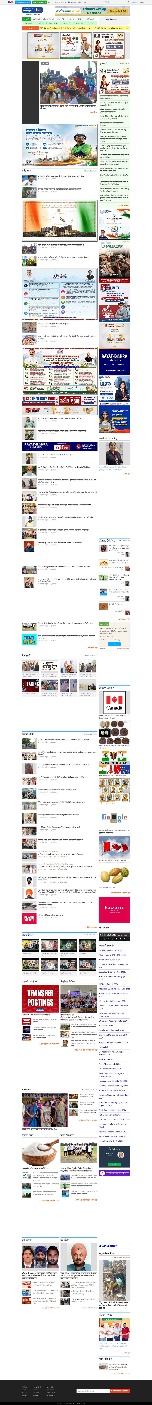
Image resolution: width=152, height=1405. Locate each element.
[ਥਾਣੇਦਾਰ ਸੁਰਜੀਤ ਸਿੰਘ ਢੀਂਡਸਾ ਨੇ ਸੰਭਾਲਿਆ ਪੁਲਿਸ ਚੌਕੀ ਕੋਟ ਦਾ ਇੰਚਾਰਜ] (29, 818)
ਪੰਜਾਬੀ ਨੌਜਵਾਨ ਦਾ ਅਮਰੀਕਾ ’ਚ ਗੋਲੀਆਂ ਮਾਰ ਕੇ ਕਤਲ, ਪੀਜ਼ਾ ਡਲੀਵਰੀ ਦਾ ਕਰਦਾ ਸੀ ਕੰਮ (45, 1292)
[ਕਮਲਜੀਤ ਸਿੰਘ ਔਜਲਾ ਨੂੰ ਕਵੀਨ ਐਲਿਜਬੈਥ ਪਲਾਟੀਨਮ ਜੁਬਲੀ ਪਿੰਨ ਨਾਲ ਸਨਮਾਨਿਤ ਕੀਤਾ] (29, 533)
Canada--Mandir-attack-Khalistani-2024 (114, 1007)
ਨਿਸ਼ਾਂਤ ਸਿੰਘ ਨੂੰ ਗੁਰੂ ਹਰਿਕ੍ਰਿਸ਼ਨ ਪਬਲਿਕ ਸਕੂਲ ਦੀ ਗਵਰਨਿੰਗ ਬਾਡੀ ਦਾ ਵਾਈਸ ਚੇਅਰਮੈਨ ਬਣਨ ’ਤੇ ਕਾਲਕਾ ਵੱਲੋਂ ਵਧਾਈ (114, 148)
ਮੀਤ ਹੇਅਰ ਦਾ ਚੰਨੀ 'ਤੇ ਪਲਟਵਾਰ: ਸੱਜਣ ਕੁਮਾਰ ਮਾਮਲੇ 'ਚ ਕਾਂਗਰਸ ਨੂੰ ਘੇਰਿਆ (114, 156)
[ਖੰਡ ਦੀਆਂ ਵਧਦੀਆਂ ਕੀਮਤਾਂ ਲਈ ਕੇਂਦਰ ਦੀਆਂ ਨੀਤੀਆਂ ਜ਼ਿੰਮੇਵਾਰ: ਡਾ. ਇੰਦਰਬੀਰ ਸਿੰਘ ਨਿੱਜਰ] (29, 471)
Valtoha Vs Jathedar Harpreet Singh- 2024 (111, 1014)
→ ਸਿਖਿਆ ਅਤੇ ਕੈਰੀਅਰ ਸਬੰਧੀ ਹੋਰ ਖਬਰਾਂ (85, 1050)
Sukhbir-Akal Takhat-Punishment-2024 (113, 995)
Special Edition (108, 1245)
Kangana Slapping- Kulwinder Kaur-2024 (114, 1096)
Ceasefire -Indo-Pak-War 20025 (112, 972)
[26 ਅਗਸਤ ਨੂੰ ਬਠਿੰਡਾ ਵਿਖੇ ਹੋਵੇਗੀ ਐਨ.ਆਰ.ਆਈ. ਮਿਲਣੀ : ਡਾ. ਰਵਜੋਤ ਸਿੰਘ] (29, 546)
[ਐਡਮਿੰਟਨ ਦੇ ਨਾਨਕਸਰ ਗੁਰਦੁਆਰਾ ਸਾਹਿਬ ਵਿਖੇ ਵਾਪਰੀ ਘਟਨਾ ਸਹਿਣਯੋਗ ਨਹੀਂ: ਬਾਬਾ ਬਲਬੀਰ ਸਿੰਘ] (29, 521)
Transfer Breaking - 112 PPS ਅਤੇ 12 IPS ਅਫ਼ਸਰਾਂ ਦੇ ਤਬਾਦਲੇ (44, 1036)
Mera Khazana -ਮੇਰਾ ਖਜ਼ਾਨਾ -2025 (112, 955)
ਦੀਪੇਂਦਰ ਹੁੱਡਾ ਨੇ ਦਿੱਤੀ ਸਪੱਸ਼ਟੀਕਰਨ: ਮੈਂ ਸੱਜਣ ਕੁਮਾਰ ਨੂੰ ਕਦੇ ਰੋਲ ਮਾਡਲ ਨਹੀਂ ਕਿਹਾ (114, 97)
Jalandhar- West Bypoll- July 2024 (113, 1085)
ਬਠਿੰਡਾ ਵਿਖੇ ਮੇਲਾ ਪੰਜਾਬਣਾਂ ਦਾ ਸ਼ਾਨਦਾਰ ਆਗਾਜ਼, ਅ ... (39, 1129)
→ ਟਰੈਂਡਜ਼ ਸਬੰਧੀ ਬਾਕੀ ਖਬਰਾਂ (88, 1308)
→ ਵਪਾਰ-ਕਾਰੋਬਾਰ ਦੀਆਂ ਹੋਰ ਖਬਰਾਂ (49, 1200)
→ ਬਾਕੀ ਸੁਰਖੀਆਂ (123, 205)
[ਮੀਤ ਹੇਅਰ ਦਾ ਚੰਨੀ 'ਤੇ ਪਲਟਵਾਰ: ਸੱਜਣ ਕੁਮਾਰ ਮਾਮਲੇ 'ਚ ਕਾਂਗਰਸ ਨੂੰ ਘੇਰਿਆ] (29, 422)
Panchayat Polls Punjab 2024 (111, 1030)
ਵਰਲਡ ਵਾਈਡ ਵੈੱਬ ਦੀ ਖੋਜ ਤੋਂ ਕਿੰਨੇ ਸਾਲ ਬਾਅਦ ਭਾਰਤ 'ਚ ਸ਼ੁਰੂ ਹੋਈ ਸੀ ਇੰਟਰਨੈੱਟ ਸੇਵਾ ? (114, 831)
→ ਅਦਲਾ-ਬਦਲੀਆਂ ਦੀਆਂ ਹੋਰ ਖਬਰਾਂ (48, 1044)
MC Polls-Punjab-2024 (108, 984)
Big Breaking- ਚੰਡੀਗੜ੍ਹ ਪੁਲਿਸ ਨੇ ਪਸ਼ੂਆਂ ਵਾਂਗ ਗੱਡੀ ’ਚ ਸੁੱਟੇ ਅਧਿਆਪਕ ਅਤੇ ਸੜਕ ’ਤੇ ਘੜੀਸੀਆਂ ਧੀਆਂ (84, 1034)
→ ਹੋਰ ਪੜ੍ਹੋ (126, 474)
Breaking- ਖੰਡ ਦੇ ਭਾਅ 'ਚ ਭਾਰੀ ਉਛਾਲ (35, 1168)
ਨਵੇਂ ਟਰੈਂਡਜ (91, 23)
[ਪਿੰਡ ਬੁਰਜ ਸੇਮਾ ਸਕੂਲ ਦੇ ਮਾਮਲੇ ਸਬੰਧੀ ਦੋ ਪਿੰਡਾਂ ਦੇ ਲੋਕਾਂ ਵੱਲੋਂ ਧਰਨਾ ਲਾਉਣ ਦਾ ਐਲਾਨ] (29, 806)
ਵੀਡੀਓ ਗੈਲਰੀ (90, 19)
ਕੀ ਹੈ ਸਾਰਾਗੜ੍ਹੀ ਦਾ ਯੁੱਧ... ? (107, 803)
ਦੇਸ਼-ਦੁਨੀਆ (72, 19)
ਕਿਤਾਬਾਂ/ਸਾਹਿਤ (79, 23)
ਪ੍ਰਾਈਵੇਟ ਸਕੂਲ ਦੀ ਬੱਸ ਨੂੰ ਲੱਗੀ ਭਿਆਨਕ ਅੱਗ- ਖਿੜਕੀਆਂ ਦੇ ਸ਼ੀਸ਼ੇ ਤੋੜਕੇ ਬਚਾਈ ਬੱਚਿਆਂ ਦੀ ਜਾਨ (83, 1025)
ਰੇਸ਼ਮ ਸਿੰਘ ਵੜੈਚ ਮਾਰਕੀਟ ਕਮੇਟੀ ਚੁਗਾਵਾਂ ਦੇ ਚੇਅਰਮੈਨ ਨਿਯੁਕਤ (114, 176)
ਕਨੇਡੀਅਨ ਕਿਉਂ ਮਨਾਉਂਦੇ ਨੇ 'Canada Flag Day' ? (113, 860)
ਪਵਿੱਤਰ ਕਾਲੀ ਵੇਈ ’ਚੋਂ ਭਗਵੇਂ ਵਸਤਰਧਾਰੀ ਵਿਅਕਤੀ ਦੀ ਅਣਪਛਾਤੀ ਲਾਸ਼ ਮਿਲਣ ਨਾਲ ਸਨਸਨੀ (114, 163)
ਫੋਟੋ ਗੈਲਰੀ (80, 19)
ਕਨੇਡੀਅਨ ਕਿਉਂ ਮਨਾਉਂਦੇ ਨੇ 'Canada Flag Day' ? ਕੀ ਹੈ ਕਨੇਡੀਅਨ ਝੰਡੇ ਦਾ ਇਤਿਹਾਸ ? (114, 717)
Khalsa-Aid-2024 (106, 1059)
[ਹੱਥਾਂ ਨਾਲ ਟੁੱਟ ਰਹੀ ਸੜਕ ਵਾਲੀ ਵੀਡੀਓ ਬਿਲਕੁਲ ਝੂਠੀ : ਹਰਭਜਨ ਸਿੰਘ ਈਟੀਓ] (29, 192)
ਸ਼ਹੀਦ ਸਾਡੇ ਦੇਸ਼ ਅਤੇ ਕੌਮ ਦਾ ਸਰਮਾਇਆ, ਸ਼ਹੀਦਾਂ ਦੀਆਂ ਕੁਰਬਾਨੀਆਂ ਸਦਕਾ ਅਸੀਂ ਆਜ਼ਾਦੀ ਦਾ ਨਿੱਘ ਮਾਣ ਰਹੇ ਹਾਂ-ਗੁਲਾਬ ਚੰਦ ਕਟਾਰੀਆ (114, 197)
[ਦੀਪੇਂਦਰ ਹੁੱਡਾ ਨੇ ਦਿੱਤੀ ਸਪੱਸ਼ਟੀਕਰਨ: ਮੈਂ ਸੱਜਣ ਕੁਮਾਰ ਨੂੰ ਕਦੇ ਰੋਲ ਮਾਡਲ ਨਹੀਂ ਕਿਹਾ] (29, 180)
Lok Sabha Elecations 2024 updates (114, 1119)
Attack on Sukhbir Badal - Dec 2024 (114, 989)
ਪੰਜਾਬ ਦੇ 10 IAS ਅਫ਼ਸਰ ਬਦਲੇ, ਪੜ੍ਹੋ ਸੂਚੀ (36, 1015)
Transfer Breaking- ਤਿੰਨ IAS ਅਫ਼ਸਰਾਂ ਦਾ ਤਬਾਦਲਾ (45, 1020)
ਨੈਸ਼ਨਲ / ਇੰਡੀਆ (61, 19)
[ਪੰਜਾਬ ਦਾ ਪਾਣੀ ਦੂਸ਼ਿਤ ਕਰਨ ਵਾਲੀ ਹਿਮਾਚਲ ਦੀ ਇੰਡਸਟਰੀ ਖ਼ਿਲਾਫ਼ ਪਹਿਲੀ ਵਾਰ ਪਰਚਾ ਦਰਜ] (29, 570)
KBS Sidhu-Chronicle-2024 (110, 1115)
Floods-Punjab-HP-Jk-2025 (110, 950)
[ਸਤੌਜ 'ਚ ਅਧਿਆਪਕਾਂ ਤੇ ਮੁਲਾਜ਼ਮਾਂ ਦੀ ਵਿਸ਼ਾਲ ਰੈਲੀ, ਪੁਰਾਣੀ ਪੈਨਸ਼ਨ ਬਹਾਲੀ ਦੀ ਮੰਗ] (29, 248)
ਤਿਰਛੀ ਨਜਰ (41, 23)
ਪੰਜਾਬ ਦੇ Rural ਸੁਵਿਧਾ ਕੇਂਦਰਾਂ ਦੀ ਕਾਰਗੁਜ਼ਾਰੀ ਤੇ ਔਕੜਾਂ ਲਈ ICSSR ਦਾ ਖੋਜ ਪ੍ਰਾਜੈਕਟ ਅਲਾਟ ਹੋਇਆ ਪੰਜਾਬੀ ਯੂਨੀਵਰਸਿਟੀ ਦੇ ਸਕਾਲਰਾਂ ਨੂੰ (78, 1275)
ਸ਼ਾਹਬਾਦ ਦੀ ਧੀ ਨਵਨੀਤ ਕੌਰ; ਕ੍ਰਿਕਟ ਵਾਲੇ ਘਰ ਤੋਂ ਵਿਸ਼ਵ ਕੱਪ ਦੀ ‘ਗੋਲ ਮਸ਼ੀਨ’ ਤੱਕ (84, 1192)
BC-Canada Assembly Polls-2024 (113, 1021)
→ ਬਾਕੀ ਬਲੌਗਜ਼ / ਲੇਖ (123, 619)
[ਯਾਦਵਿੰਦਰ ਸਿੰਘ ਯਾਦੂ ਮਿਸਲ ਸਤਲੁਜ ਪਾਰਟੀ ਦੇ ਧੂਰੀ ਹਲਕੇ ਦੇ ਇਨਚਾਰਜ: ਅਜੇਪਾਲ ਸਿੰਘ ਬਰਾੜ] (29, 508)
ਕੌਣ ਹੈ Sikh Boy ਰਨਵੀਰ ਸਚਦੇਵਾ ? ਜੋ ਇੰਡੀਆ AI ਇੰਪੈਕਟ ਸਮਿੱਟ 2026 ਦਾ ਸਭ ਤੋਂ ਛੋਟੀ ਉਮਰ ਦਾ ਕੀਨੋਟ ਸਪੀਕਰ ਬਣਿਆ (83, 1285)
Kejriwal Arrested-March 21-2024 (113, 1131)
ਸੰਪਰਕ (84, 2)
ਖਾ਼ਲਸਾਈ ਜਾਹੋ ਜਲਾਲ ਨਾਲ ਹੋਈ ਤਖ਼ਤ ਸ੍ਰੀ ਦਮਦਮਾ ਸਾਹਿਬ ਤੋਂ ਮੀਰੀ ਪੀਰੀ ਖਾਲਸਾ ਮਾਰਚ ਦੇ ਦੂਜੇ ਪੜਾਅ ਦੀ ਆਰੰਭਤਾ (113, 138)
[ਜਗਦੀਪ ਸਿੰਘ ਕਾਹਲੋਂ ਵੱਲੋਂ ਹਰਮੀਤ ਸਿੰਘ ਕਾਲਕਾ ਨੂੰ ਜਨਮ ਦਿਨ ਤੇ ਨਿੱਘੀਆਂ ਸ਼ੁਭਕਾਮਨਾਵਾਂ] (29, 434)
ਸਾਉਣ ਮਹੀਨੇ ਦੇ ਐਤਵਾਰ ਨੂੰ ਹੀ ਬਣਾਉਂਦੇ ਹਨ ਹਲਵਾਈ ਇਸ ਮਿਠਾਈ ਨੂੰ (82, 1292)
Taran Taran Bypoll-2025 (109, 959)
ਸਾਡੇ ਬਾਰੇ (50, 2)
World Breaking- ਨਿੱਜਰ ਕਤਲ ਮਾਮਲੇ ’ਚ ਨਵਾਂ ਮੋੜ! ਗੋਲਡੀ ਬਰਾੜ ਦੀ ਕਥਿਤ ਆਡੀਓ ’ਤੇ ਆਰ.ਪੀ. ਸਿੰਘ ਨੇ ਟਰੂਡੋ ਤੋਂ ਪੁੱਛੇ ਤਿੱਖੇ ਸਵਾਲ (39, 1275)
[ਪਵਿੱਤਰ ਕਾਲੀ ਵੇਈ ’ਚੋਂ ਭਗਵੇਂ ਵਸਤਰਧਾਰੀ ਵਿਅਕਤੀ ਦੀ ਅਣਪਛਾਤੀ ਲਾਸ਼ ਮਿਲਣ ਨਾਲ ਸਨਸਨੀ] (29, 768)
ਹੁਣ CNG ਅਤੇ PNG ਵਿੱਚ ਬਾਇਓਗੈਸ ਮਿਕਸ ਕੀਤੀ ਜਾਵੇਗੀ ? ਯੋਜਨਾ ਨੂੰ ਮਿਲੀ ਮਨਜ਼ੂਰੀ (44, 1193)
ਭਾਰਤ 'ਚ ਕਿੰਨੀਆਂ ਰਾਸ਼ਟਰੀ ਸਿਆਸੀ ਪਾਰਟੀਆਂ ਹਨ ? (113, 775)
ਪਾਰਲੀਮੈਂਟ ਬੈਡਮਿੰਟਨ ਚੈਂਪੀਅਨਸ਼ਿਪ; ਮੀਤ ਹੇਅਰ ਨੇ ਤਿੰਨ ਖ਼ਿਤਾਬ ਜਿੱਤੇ (46, 1185)
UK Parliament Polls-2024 (110, 1068)
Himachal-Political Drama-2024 (112, 1136)
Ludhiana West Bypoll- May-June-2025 (113, 965)
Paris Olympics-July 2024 (109, 1064)
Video (47, 63)
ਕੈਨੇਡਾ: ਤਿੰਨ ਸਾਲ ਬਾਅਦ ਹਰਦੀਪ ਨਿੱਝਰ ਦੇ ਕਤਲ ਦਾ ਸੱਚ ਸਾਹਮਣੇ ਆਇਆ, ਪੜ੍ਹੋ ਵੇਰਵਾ (45, 1284)
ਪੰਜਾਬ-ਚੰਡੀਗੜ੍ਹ (50, 1384)
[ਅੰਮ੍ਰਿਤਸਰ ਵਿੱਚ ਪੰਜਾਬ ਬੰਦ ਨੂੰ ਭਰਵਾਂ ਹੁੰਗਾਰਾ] (29, 918)
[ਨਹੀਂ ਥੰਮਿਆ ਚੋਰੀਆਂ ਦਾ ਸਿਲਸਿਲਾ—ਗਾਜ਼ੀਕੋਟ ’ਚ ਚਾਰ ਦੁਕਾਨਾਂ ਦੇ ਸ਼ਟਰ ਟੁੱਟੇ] (29, 831)
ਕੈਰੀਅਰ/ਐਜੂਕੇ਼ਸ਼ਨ (53, 23)
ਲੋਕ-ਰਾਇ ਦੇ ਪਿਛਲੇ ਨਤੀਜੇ (123, 649)
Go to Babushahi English (23, 2)
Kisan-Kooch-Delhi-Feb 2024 (111, 1141)
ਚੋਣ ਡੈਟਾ (79, 2)
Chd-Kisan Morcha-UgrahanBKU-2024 (113, 1036)
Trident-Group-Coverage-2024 (112, 1090)
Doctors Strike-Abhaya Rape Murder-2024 (111, 1053)
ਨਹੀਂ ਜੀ (119, 640)
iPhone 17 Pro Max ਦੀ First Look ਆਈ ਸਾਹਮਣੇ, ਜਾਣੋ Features (83, 1300)
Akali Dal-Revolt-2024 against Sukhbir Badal (112, 1075)
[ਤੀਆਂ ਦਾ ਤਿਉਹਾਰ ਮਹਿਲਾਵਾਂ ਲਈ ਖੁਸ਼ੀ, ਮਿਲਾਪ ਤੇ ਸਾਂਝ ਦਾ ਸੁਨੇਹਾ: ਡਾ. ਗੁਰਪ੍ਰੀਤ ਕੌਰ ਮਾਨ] (29, 261)
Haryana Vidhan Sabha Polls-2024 (113, 1042)
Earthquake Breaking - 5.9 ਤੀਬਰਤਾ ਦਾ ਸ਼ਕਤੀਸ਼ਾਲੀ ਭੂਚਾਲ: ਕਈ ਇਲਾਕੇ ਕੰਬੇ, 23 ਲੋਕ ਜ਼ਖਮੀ (44, 1301)
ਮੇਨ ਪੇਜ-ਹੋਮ (27, 19)
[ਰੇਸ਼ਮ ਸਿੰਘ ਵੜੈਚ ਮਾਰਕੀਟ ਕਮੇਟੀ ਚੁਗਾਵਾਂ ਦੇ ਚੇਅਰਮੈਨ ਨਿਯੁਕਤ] (29, 458)
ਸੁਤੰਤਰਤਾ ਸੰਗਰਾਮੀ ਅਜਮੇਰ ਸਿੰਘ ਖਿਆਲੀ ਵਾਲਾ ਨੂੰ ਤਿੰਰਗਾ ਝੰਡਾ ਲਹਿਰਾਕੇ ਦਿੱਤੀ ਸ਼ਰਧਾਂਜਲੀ (113, 131)
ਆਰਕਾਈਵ (64, 2)
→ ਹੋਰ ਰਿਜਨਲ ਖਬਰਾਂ (91, 927)
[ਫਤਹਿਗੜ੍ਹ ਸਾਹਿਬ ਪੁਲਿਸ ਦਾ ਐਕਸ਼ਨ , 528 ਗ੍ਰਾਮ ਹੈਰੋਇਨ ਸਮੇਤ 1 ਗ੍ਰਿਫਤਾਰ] (29, 856)
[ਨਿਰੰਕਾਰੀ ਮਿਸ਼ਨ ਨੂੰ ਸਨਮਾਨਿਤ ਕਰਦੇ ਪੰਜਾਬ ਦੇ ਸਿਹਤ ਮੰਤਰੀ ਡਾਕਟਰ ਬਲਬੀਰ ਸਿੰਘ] (29, 843)
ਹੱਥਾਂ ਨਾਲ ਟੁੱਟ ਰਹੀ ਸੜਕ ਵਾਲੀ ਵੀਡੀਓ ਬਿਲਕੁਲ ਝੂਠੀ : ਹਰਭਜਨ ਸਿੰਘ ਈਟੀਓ (114, 104)
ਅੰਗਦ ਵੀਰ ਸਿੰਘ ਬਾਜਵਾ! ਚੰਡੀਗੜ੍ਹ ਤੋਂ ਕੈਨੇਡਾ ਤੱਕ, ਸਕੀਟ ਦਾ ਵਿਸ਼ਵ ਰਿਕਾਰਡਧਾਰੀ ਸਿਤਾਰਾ (84, 1184)
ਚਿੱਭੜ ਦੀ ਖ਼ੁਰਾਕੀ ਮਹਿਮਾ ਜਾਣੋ (107, 888)
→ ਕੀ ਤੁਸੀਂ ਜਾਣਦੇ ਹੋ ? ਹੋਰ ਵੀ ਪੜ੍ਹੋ (120, 893)
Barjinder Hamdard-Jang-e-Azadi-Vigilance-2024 (113, 1104)
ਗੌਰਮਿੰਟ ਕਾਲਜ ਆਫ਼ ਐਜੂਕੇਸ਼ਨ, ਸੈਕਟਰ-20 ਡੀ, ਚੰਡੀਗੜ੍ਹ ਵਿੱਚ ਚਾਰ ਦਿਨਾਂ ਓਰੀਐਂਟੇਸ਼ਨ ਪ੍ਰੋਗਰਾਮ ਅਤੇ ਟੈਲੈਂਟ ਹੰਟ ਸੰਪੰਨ (77, 1017)
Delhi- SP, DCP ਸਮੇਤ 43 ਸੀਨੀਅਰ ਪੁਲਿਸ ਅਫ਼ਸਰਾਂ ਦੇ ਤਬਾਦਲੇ (44, 1028)
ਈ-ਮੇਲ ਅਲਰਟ (28, 23)
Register (142, 2)
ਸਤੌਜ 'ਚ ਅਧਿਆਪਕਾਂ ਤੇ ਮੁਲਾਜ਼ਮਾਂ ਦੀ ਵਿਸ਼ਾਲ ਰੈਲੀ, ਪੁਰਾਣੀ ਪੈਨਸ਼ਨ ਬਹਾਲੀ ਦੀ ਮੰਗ (69, 28)
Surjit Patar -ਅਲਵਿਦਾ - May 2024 (112, 1110)
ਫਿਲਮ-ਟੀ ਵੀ (67, 23)
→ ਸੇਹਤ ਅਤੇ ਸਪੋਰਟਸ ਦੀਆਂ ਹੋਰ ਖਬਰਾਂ (85, 1200)
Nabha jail (103, 1047)
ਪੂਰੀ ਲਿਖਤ (114, 1164)
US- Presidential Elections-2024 (112, 1001)
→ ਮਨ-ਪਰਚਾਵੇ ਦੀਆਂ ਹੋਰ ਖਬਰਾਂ (88, 1120)
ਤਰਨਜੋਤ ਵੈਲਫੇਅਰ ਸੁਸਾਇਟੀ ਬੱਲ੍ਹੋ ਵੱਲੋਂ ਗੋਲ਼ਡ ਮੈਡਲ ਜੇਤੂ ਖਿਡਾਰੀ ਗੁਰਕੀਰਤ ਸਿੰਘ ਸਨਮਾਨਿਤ (114, 190)
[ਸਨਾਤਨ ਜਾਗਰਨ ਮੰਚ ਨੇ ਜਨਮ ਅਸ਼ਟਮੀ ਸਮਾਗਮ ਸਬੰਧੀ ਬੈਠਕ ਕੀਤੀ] (29, 793)
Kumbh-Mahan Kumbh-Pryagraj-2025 (113, 978)
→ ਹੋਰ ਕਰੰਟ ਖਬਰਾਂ (91, 648)
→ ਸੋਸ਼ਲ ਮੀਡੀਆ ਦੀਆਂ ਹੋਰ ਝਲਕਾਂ (120, 1368)
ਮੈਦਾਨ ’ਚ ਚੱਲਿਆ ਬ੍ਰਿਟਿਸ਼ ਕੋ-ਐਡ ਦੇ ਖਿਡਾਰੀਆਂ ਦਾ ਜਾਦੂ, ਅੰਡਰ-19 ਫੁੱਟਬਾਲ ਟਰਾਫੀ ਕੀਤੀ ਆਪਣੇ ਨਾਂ (76, 1169)
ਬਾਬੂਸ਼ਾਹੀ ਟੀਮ (57, 2)
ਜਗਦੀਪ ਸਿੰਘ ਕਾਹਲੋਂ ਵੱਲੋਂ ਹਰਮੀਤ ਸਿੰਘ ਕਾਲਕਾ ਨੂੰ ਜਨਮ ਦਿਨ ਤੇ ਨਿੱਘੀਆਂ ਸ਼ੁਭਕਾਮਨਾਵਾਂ (114, 169)
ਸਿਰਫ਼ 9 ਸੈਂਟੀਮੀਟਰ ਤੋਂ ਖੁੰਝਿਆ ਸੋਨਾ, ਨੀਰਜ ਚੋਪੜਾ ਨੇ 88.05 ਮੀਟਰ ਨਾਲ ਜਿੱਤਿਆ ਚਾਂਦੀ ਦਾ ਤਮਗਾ (84, 1176)
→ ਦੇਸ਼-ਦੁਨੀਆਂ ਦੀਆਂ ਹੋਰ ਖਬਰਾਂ (49, 1308)
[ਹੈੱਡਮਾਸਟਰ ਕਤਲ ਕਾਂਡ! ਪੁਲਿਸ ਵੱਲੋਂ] (29, 327)
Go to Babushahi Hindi (39, 2)
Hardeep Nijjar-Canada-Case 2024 (113, 1081)
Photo (43, 63)
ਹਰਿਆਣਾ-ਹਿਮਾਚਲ (48, 19)
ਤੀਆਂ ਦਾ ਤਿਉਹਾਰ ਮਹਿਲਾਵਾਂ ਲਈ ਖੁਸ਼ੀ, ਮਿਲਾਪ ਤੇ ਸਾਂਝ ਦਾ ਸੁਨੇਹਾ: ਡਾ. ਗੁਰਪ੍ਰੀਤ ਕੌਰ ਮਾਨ (114, 117)
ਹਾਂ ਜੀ (103, 640)
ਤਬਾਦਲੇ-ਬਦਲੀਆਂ (36, 19)
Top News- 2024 (106, 1025)
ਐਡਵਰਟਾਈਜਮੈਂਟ (72, 2)
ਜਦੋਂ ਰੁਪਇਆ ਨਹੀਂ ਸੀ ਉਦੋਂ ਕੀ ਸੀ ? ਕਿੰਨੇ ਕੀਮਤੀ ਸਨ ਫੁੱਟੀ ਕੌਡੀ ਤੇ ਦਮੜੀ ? (114, 746)
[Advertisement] (30, 92)
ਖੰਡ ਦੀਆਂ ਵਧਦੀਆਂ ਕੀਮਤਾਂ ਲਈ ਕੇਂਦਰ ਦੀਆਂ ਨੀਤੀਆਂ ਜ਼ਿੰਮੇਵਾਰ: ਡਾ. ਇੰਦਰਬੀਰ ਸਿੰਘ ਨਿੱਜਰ (114, 183)
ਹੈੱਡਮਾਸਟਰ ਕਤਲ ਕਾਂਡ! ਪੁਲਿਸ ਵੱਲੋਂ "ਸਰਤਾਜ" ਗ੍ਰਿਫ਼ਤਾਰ (112, 124)
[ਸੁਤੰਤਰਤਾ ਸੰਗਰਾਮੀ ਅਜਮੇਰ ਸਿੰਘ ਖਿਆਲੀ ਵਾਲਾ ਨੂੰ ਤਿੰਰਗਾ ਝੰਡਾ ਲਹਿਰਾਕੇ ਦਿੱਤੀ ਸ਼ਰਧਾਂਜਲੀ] (29, 743)
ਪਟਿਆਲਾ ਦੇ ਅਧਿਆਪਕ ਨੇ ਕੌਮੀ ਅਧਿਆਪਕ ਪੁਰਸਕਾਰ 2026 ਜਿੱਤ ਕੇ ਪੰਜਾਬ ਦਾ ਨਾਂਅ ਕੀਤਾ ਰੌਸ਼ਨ (83, 1043)
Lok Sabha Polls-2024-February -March (113, 1125)
